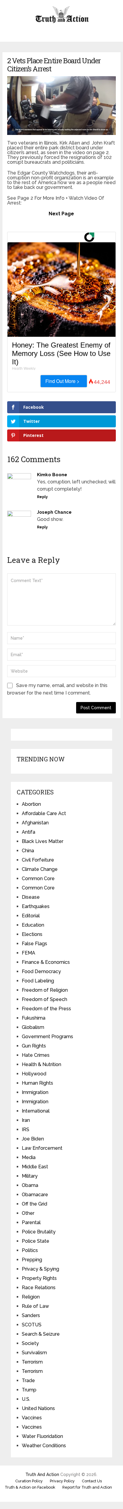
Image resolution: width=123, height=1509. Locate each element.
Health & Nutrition (41, 1064)
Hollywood (34, 1074)
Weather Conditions (44, 1445)
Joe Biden (33, 1139)
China (28, 850)
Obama (30, 1185)
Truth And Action (42, 1474)
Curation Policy (29, 1481)
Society (30, 1343)
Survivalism (34, 1352)
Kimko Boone (52, 474)
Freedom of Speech (44, 999)
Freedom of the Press (46, 1008)
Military (30, 1176)
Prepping (32, 1259)
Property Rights (39, 1278)
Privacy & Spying (40, 1269)
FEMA (28, 953)
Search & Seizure (41, 1334)
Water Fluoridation (42, 1436)
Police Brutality (39, 1232)
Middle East (35, 1167)
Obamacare (35, 1194)
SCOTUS (31, 1325)
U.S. (26, 1399)
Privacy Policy (62, 1481)
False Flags (34, 943)
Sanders (31, 1315)
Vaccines (32, 1418)
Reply (42, 497)
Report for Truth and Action (87, 1487)
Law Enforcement (42, 1148)
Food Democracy (41, 971)
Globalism (33, 1027)
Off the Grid (34, 1204)
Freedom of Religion (45, 990)
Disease (31, 897)
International (36, 1111)
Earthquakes (36, 906)
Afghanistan (35, 823)
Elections (32, 934)
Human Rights (37, 1083)
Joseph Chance (54, 512)
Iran (26, 1120)
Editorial (31, 916)
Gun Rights (34, 1046)
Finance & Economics (46, 962)
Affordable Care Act (44, 813)
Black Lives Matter (42, 841)
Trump (29, 1390)
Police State (35, 1241)
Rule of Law (35, 1306)
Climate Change (40, 869)
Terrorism (32, 1362)
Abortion (31, 804)
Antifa (28, 832)
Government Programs (47, 1036)
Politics (30, 1250)
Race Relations (39, 1287)
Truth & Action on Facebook (30, 1487)
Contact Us (92, 1481)
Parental (31, 1222)
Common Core (38, 878)
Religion (31, 1297)
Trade (28, 1380)
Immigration (35, 1092)
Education (33, 925)
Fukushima (33, 1018)
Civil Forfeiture (38, 860)
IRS (25, 1129)
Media (29, 1157)
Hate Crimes (36, 1055)
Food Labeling (38, 981)
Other (28, 1213)
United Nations (38, 1408)
